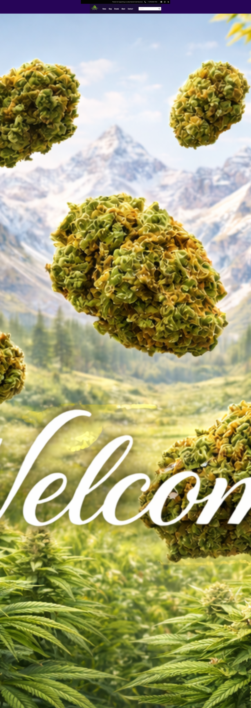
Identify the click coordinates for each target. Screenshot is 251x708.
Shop (110, 9)
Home (104, 9)
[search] (159, 8)
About (123, 9)
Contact (130, 9)
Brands (116, 9)
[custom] (161, 2)
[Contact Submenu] (134, 9)
